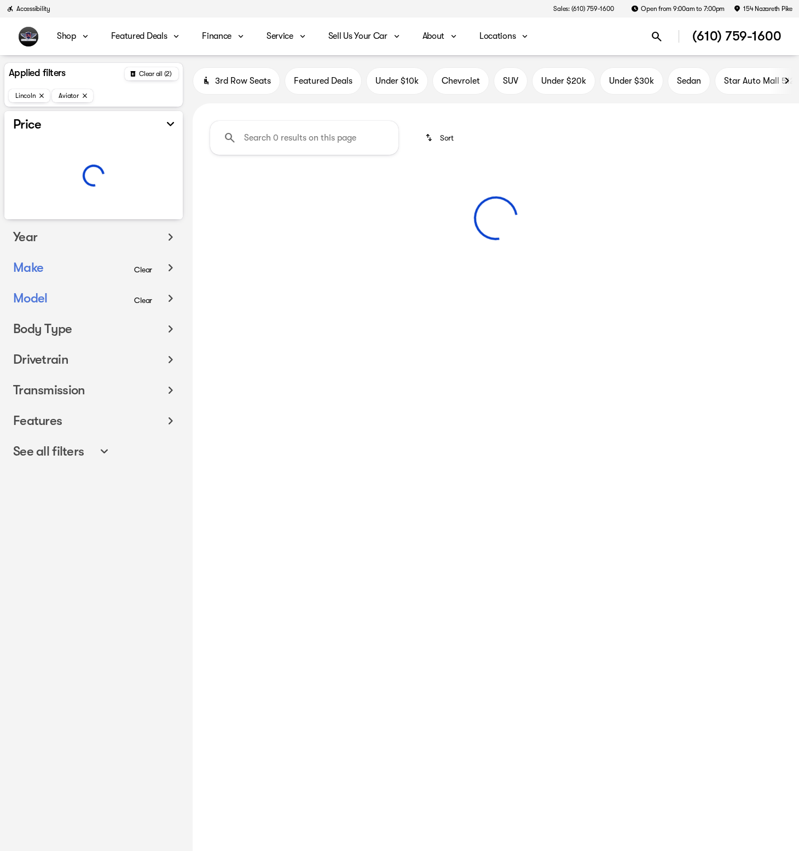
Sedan (689, 81)
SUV (510, 81)
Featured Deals (323, 81)
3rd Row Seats (243, 81)
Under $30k (631, 81)
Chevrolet (461, 81)
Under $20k (563, 81)
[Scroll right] (787, 81)
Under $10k (397, 81)
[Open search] (656, 36)
